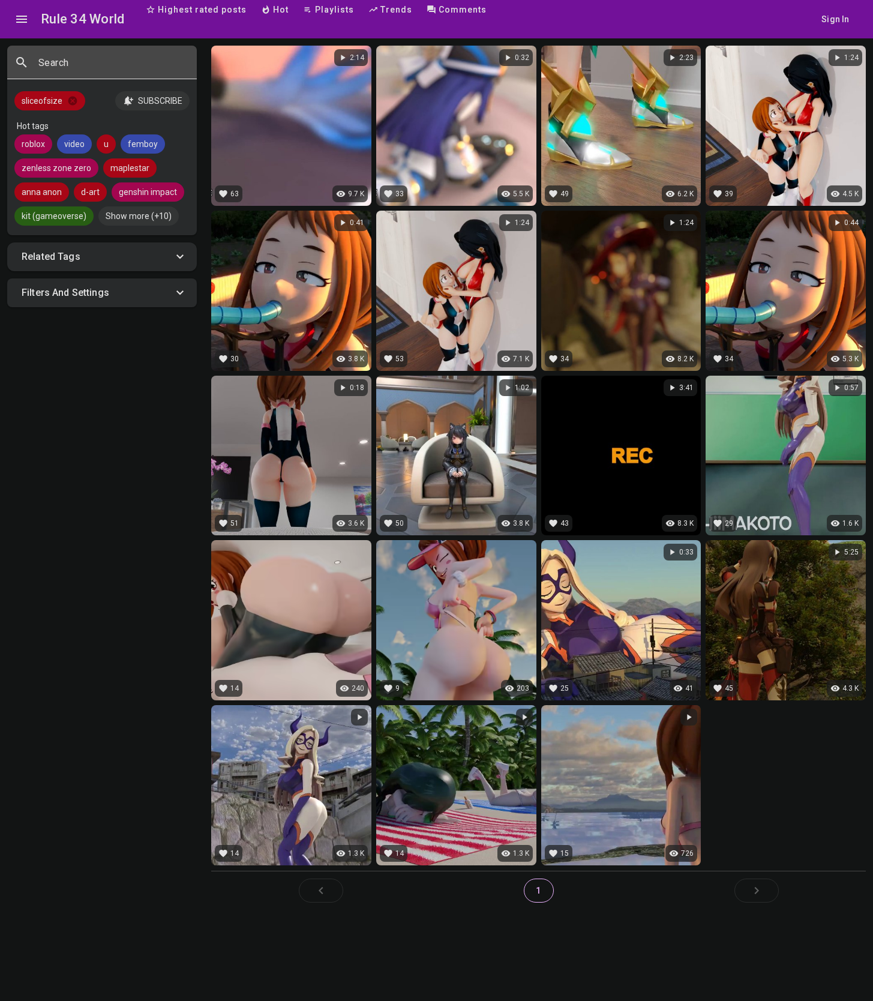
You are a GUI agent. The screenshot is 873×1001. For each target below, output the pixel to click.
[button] (102, 256)
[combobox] (112, 67)
